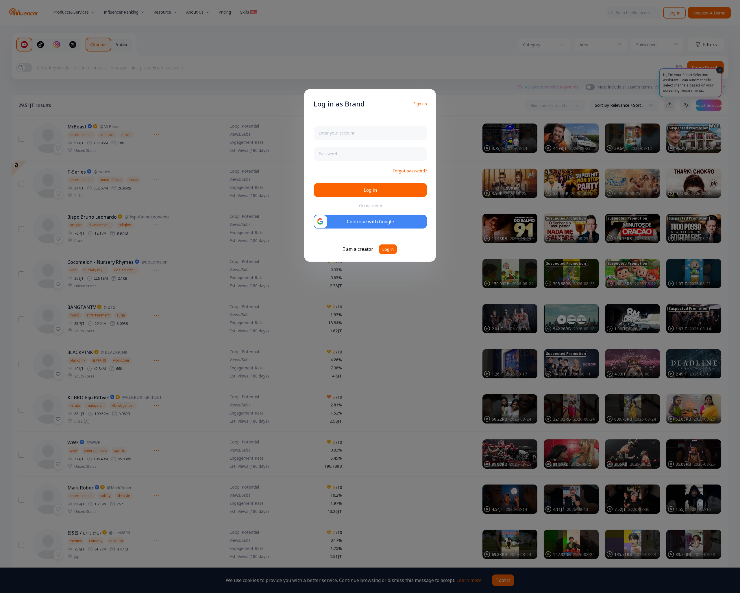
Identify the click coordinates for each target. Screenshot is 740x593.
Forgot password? (410, 171)
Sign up (420, 103)
